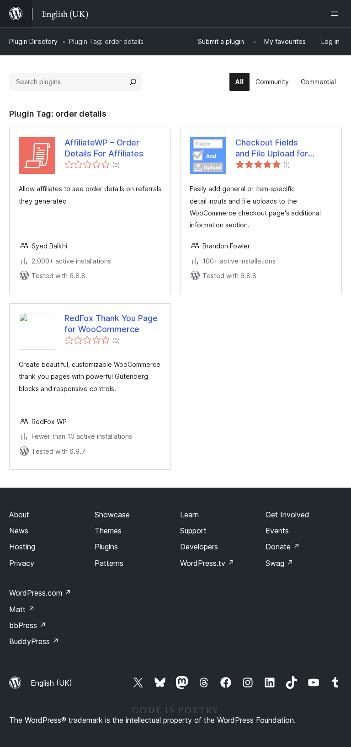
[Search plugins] (133, 82)
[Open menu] (336, 13)
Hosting (22, 546)
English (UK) (51, 683)
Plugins (106, 546)
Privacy (21, 563)
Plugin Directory (33, 41)
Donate (283, 546)
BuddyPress (34, 641)
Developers (199, 546)
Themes (108, 530)
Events (277, 530)
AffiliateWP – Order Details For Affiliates (104, 148)
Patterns (109, 563)
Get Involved (287, 514)
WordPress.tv (207, 563)
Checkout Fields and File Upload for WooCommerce (271, 148)
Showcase (112, 514)
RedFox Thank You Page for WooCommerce (111, 323)
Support (193, 530)
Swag (279, 563)
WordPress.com (40, 592)
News (18, 530)
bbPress (27, 625)
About (19, 514)
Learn (189, 514)
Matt (22, 609)
